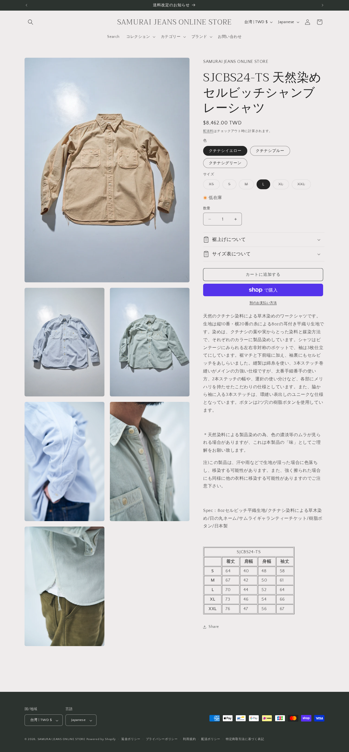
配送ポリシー (210, 739)
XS (213, 185)
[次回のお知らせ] (323, 5)
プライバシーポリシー (162, 739)
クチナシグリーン (225, 163)
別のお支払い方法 (263, 303)
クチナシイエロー (225, 151)
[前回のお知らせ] (26, 5)
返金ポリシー (130, 739)
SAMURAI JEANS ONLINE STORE (61, 739)
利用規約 (189, 739)
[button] (31, 22)
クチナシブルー (270, 151)
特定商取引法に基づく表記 (245, 739)
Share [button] (214, 627)
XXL (303, 185)
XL (282, 185)
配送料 (208, 131)
